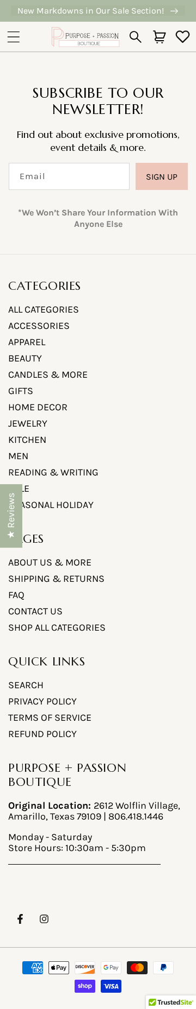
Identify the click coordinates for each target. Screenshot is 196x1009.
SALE (18, 488)
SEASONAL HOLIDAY (51, 504)
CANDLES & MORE (48, 374)
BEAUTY (25, 358)
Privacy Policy (42, 701)
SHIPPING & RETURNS (56, 578)
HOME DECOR (38, 407)
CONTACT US (35, 611)
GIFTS (20, 390)
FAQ (16, 594)
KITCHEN (27, 439)
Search (26, 685)
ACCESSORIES (39, 325)
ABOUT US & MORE (49, 562)
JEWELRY (27, 423)
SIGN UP (161, 177)
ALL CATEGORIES (43, 309)
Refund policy (42, 733)
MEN (18, 455)
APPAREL (26, 342)
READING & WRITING (53, 472)
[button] (14, 37)
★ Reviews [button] (11, 516)
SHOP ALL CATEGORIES (57, 627)
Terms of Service (49, 717)
